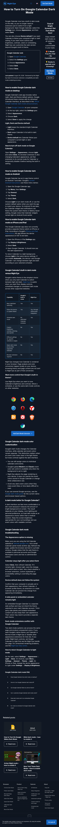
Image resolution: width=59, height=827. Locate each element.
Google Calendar (20, 57)
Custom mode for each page (35, 802)
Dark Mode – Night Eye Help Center (49, 791)
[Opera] (22, 408)
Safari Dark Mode (8, 798)
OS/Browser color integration (35, 794)
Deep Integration (35, 790)
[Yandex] (32, 408)
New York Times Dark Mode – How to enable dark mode (32, 768)
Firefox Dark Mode (8, 790)
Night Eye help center (19, 646)
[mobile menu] (31, 3)
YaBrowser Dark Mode (8, 805)
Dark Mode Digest (49, 808)
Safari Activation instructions (22, 793)
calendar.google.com (21, 543)
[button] (22, 677)
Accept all (51, 822)
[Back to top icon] (29, 816)
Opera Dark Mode (8, 801)
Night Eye (26, 282)
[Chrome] (13, 400)
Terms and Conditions (47, 804)
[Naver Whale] (22, 426)
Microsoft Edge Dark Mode (8, 794)
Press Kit (47, 787)
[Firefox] (22, 400)
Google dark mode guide (14, 494)
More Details (50, 77)
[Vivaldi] (22, 417)
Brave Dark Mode (8, 809)
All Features (34, 787)
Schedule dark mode (34, 807)
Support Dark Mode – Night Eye (50, 796)
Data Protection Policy (16, 823)
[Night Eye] (9, 3)
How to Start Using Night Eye (22, 788)
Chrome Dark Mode (9, 787)
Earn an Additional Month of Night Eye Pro (22, 798)
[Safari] (13, 408)
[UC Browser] (13, 417)
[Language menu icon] (37, 3)
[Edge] (32, 400)
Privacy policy (48, 800)
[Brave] (32, 417)
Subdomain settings (36, 798)
